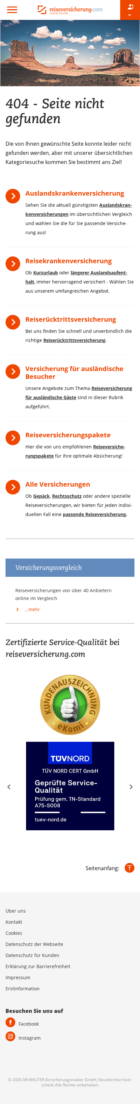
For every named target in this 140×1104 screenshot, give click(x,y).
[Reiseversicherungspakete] (14, 440)
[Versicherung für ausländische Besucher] (14, 374)
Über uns (16, 911)
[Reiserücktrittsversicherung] (14, 324)
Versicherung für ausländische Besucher (74, 372)
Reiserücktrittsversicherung (70, 319)
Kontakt (14, 922)
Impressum (18, 977)
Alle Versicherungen (57, 484)
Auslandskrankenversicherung (74, 193)
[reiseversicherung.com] (70, 9)
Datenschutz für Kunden (32, 955)
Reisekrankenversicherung (68, 260)
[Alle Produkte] (14, 489)
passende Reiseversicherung (94, 514)
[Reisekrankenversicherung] (14, 266)
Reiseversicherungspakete (68, 434)
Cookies (14, 933)
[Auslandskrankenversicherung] (14, 198)
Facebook (29, 1024)
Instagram (30, 1038)
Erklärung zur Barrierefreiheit (38, 966)
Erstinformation (23, 988)
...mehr (31, 609)
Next (131, 787)
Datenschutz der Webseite (34, 944)
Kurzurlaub (45, 272)
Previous (9, 787)
